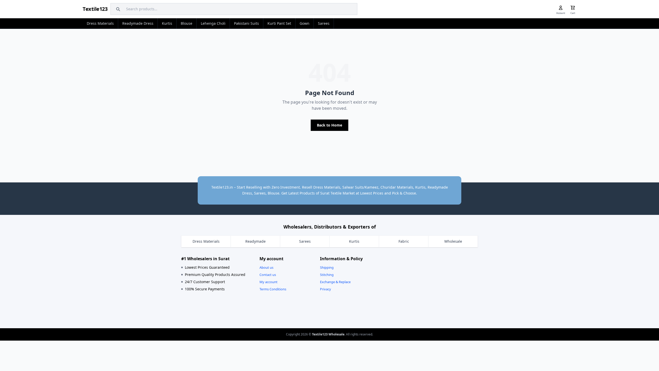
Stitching (327, 274)
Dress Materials (100, 23)
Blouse (186, 23)
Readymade (255, 241)
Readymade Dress (137, 23)
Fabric (403, 241)
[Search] (117, 9)
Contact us (267, 274)
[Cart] (572, 7)
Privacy (325, 289)
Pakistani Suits (246, 23)
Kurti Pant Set (279, 23)
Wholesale (453, 241)
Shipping (327, 267)
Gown (304, 23)
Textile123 (95, 8)
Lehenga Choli (213, 23)
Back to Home (329, 125)
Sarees (324, 23)
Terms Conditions (272, 289)
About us (266, 267)
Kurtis (167, 23)
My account (268, 282)
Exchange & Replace (335, 282)
